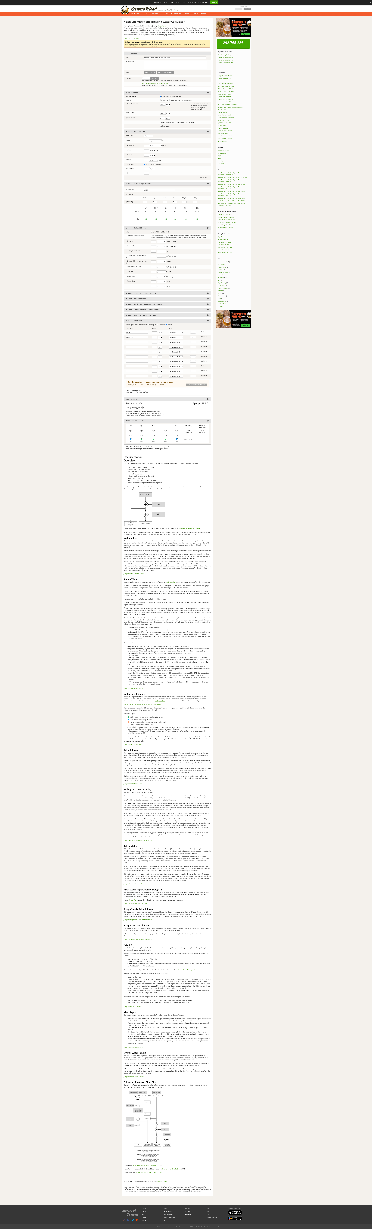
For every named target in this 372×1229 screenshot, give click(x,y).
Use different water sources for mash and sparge (177, 122)
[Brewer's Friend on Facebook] (128, 1220)
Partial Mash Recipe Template (226, 220)
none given (153, 325)
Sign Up (214, 2)
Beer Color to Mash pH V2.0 (187, 970)
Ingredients (221, 285)
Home (144, 1211)
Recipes (220, 293)
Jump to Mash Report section (133, 1047)
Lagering (220, 291)
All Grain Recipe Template (225, 214)
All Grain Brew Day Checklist (226, 217)
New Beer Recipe (199, 14)
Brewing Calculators (169, 1218)
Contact (209, 1211)
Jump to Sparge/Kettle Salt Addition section (138, 920)
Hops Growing (222, 283)
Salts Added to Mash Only (161, 232)
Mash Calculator (222, 110)
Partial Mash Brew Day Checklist (227, 222)
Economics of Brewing (224, 275)
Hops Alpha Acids (223, 237)
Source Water (133, 900)
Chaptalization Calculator (225, 102)
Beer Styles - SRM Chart (224, 250)
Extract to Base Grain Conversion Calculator (230, 107)
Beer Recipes (188, 1214)
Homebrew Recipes (223, 150)
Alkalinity (158, 164)
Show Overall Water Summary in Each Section (176, 100)
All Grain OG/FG (222, 112)
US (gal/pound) (166, 96)
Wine (219, 298)
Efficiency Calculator (223, 120)
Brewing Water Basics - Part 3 (226, 63)
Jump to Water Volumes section (134, 574)
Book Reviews (222, 267)
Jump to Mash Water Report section (135, 903)
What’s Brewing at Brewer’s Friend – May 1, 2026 (231, 201)
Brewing (220, 270)
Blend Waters (165, 126)
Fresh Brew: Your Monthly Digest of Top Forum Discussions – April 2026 (231, 204)
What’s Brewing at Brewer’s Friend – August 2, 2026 (232, 177)
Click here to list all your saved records (155, 83)
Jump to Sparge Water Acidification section (138, 939)
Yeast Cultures (222, 301)
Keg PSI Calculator (223, 133)
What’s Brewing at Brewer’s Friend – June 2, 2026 (231, 191)
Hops (219, 156)
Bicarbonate (149, 164)
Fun (219, 280)
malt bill (170, 325)
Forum (144, 1218)
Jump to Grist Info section (132, 1006)
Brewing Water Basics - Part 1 (226, 57)
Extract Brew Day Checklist (225, 227)
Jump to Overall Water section (134, 1077)
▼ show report (203, 177)
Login (239, 9)
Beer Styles (221, 163)
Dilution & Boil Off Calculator (226, 91)
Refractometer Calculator (225, 97)
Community (135, 14)
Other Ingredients (223, 161)
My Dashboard (168, 1221)
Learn (186, 14)
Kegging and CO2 (222, 288)
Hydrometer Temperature (225, 81)
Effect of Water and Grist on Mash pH (145, 1165)
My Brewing (176, 14)
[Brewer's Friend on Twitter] (133, 1220)
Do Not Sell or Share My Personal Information (208, 1227)
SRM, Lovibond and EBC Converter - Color (230, 89)
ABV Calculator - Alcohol (224, 78)
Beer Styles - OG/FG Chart (225, 247)
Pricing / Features (212, 1218)
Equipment (221, 277)
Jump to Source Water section (133, 688)
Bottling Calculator (223, 128)
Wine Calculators (222, 141)
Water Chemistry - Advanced (226, 117)
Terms (187, 1227)
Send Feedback (180, 1227)
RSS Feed (192, 1227)
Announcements (222, 262)
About (208, 1214)
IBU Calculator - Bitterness (225, 83)
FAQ (143, 1221)
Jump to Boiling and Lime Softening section (138, 840)
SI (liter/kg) (177, 96)
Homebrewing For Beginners (226, 55)
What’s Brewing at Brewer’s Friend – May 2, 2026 (231, 198)
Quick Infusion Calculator (225, 123)
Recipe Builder (168, 1211)
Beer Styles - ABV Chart (224, 242)
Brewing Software (223, 272)
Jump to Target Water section (133, 744)
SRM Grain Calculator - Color (226, 86)
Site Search (188, 1211)
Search (155, 14)
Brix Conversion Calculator (225, 99)
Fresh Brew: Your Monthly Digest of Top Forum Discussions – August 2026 (231, 173)
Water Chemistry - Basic (224, 115)
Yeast (219, 158)
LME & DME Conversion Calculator (227, 104)
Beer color (162, 325)
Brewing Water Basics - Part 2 (226, 60)
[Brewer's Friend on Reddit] (137, 1220)
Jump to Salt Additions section (133, 784)
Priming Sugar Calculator (225, 131)
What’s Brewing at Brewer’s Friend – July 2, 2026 (231, 184)
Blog (143, 1214)
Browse (164, 14)
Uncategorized (222, 296)
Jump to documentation (131, 38)
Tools (146, 14)
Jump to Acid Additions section (134, 884)
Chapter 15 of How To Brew (171, 1169)
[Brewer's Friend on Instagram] (124, 1220)
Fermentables (222, 153)
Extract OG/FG (222, 125)
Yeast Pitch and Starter (224, 94)
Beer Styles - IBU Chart (224, 245)
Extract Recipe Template (225, 225)
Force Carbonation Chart (225, 136)
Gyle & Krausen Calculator (225, 138)
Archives (220, 306)
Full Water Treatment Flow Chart (189, 529)
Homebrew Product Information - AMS (148, 1172)
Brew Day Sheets (168, 1214)
